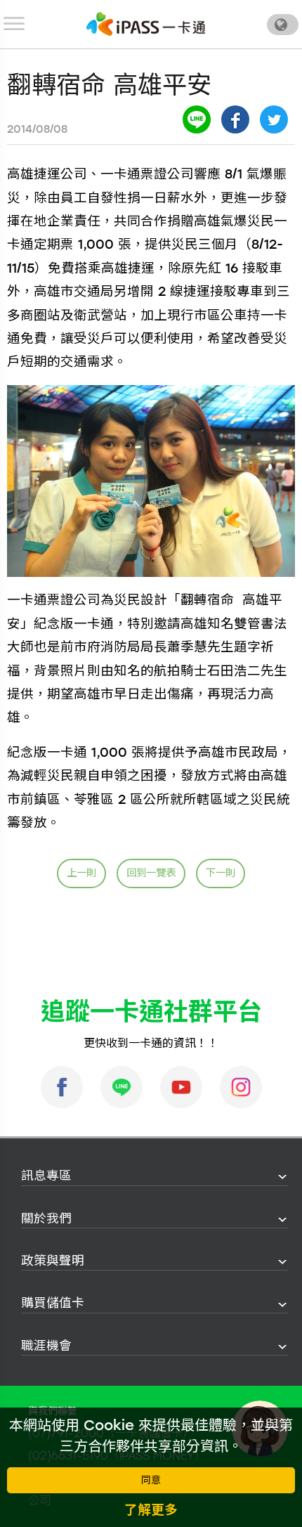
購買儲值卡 (52, 1302)
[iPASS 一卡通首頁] (146, 24)
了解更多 (151, 1510)
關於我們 (46, 1218)
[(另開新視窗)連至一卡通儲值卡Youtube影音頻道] (181, 1087)
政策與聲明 (52, 1260)
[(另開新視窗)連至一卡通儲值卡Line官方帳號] (121, 1087)
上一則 (81, 872)
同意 (151, 1480)
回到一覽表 (151, 872)
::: (17, 1176)
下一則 (220, 872)
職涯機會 (46, 1345)
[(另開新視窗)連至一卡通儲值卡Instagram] (241, 1087)
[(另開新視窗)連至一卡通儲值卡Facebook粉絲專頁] (62, 1087)
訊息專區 (46, 1175)
